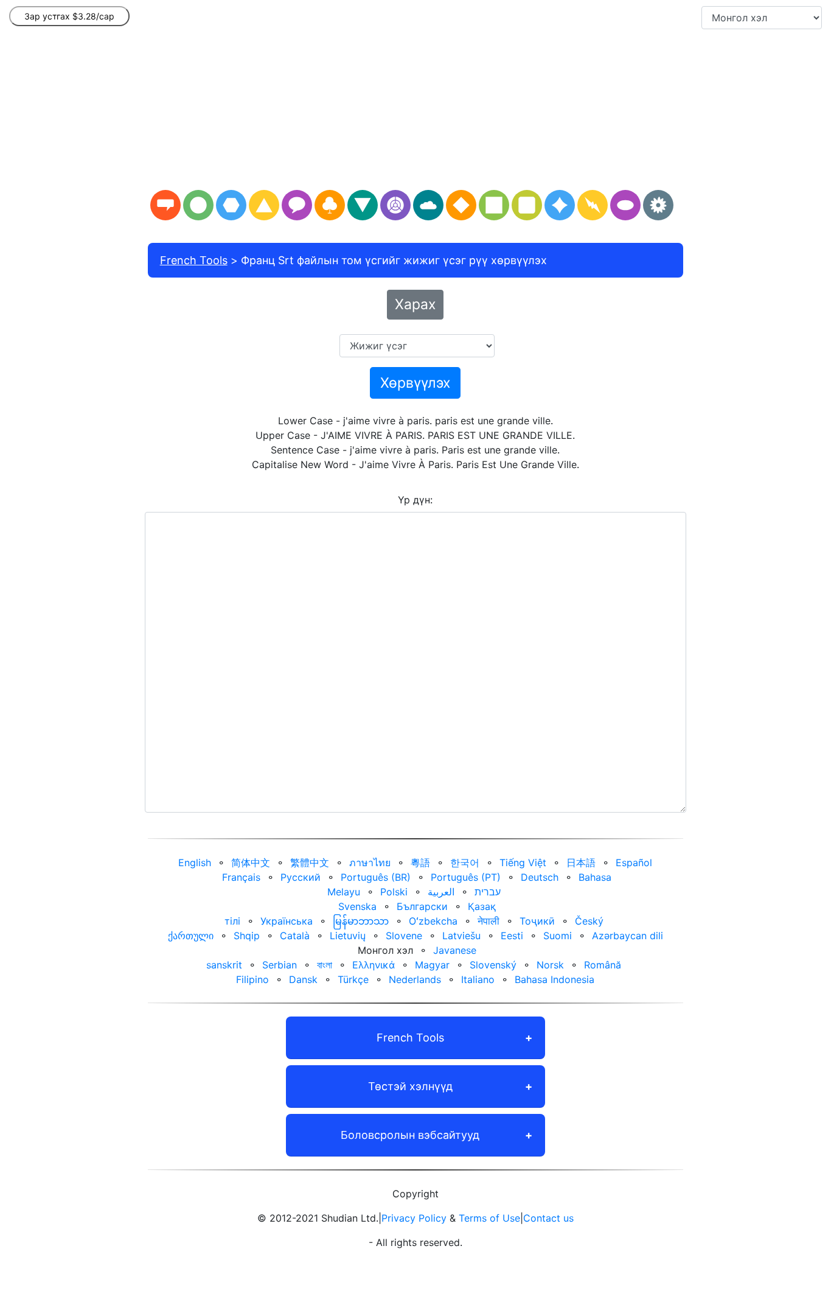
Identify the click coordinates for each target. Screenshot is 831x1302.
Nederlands (415, 979)
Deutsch (539, 877)
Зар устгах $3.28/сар (69, 16)
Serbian (279, 965)
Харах (415, 304)
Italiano (478, 979)
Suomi (557, 935)
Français (241, 877)
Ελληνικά (373, 965)
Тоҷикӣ (537, 921)
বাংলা (324, 965)
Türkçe (353, 979)
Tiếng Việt (522, 862)
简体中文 (250, 862)
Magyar (432, 965)
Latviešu (461, 935)
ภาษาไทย (370, 862)
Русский (300, 877)
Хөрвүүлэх (415, 382)
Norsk (550, 965)
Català (295, 935)
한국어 (464, 862)
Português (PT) (466, 877)
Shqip (247, 935)
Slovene (404, 935)
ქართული (191, 935)
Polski (394, 892)
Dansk (303, 979)
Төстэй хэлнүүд (410, 1086)
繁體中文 (309, 862)
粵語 (420, 862)
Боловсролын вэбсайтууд (410, 1135)
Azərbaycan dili (627, 935)
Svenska (357, 906)
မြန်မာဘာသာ (361, 921)
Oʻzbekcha (433, 921)
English (194, 862)
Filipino (252, 979)
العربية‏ (441, 892)
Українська (286, 921)
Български (422, 906)
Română (602, 965)
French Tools (194, 260)
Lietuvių (348, 935)
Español (634, 862)
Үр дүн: (415, 500)
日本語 (581, 862)
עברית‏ (488, 892)
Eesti (512, 935)
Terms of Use (489, 1218)
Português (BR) (376, 877)
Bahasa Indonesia (554, 979)
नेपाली (488, 921)
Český (589, 921)
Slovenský (493, 965)
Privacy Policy (414, 1218)
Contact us (548, 1218)
